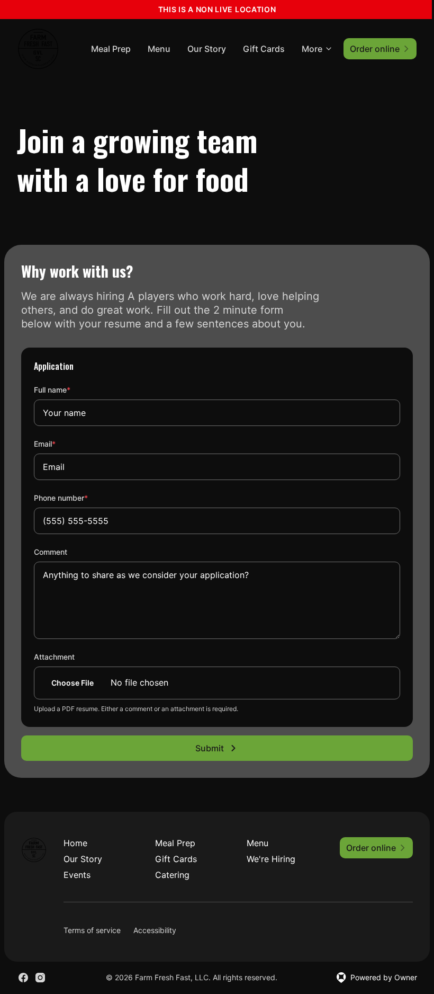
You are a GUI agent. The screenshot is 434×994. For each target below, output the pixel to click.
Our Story (206, 48)
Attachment (54, 656)
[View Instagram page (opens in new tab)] (40, 977)
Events (77, 874)
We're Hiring (271, 859)
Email (59, 443)
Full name (66, 389)
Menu (159, 48)
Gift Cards (264, 48)
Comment (50, 551)
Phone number (75, 497)
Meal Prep (111, 48)
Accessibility (154, 930)
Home (75, 843)
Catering (172, 874)
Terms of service (92, 930)
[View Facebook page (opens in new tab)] (23, 977)
